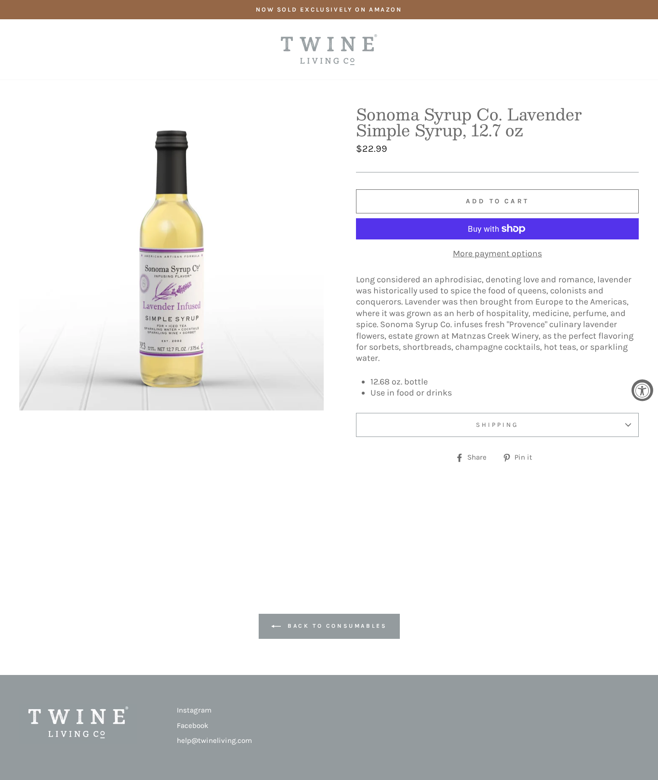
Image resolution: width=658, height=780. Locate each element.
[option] (329, 9)
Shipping (497, 424)
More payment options (497, 253)
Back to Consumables (336, 625)
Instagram (194, 710)
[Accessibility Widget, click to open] (642, 390)
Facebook (193, 725)
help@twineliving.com (214, 740)
